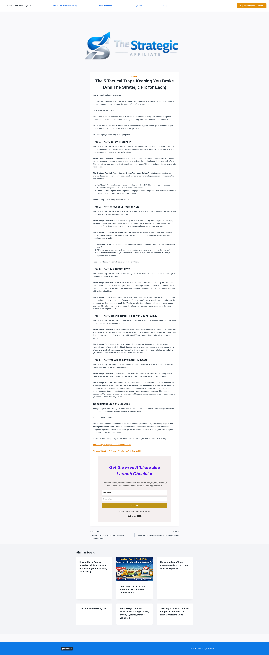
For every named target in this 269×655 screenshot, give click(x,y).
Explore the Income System (251, 6)
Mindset (134, 76)
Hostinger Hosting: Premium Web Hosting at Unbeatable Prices (107, 535)
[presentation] (134, 569)
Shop (165, 6)
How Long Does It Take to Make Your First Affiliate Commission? (132, 589)
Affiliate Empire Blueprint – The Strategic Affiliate (112, 445)
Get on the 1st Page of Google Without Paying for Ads (158, 533)
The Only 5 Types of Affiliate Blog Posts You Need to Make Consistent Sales (174, 611)
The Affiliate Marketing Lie (92, 608)
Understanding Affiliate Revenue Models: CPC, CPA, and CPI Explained (174, 565)
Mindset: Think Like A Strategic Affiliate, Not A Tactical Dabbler (117, 451)
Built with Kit (135, 516)
